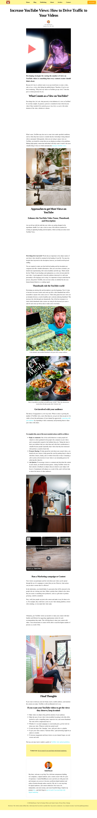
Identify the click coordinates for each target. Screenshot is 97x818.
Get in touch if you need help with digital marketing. (52, 751)
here (34, 790)
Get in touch (92, 2)
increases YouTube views (59, 146)
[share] (67, 547)
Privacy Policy (62, 803)
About (52, 2)
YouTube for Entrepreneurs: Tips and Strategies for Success (48, 548)
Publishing (43, 2)
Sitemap (68, 803)
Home (28, 2)
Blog (35, 2)
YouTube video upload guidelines (60, 742)
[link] (28, 548)
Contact (68, 2)
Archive (60, 2)
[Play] (65, 541)
